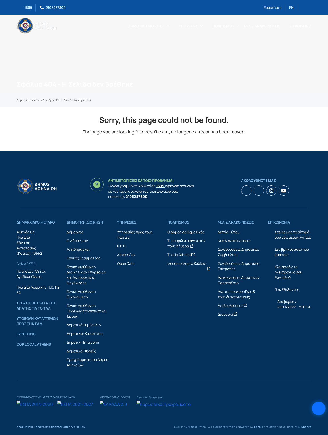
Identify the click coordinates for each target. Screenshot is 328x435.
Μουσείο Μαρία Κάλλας (186, 263)
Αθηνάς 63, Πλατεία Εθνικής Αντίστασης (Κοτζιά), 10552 (29, 243)
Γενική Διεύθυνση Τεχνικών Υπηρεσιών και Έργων (87, 311)
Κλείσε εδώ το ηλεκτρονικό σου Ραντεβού (288, 272)
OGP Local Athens (34, 344)
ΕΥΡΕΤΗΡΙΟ (26, 334)
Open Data (126, 263)
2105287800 (56, 7)
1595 (28, 7)
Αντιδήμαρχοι (78, 249)
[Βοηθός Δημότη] (318, 408)
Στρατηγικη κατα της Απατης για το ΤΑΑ (36, 305)
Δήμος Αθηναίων (28, 100)
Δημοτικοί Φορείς (81, 351)
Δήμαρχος (75, 232)
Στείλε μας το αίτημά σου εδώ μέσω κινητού (293, 235)
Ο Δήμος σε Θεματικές (185, 232)
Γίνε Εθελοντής (287, 289)
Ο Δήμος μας (77, 240)
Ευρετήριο (272, 7)
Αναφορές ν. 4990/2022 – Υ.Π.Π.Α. (294, 304)
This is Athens (178, 254)
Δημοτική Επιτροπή (83, 342)
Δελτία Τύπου (228, 232)
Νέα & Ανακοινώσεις (234, 240)
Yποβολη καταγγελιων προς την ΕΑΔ (37, 321)
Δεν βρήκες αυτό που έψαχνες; (292, 252)
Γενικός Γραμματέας (83, 258)
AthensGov (126, 254)
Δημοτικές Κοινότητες (85, 333)
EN (291, 7)
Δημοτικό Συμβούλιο (84, 324)
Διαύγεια (225, 314)
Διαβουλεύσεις (230, 305)
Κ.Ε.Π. (122, 246)
